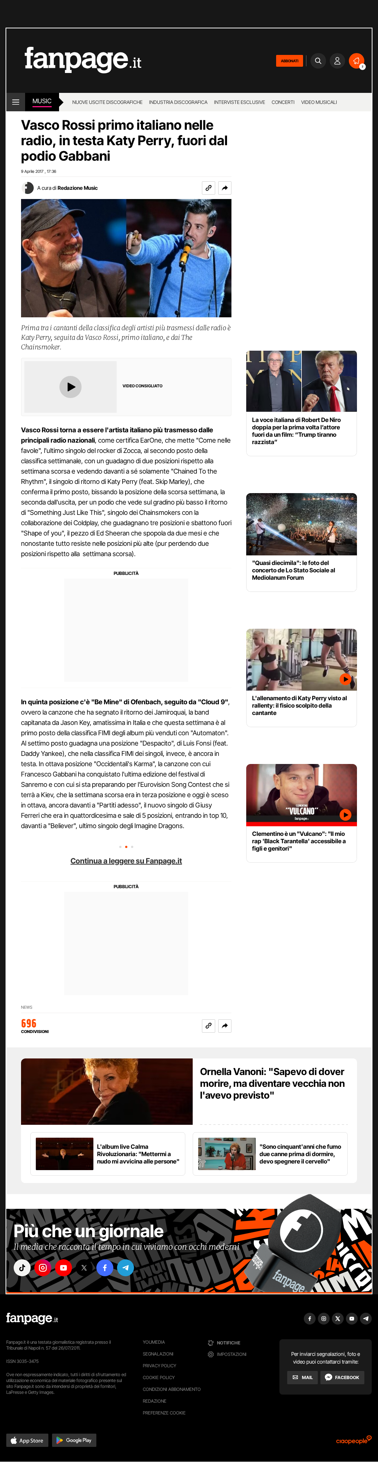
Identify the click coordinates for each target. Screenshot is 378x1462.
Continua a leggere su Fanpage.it (126, 860)
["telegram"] (125, 1267)
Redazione (154, 1401)
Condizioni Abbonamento (172, 1389)
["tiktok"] (22, 1267)
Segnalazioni (158, 1354)
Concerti (283, 102)
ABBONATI (289, 61)
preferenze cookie (164, 1413)
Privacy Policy (159, 1365)
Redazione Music (78, 188)
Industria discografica (178, 102)
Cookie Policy (159, 1377)
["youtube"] (63, 1267)
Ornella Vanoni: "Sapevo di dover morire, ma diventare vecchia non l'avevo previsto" (272, 1083)
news (26, 1007)
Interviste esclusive (239, 102)
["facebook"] (104, 1267)
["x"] (84, 1267)
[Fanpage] (32, 1319)
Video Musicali (319, 102)
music (42, 101)
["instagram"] (42, 1267)
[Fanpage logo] (73, 60)
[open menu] (15, 102)
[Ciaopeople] (354, 1442)
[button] (224, 188)
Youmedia (154, 1342)
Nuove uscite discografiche (107, 102)
